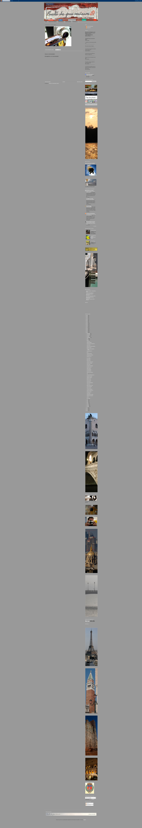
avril (87, 402)
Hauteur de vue (89, 367)
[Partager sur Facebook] (59, 49)
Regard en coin (89, 356)
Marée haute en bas (90, 385)
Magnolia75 (89, 27)
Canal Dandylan (88, 206)
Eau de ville (88, 359)
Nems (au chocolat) (90, 372)
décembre (88, 333)
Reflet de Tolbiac (89, 377)
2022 (87, 320)
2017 (87, 327)
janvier (88, 406)
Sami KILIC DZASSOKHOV (90, 213)
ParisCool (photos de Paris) (90, 221)
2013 (87, 332)
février (88, 405)
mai (87, 401)
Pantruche (88, 341)
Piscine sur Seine (89, 363)
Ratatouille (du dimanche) (91, 343)
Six (87, 373)
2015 (87, 329)
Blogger (84, 819)
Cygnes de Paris (89, 353)
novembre (88, 334)
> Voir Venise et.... (75, 21)
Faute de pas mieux (90, 26)
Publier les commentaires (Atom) (54, 83)
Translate (92, 799)
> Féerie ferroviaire (61, 21)
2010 (87, 410)
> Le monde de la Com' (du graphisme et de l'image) (93, 237)
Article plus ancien (80, 81)
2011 (87, 409)
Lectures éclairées (89, 389)
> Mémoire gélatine (68, 21)
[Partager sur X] (58, 49)
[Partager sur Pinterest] (60, 49)
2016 (87, 328)
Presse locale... (89, 380)
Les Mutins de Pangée (89, 198)
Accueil (46, 21)
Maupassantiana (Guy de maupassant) (90, 297)
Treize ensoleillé (89, 386)
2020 (87, 323)
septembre (88, 337)
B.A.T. (88, 352)
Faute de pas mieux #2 (89, 74)
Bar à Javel (88, 398)
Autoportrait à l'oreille (90, 394)
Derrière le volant (89, 376)
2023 (87, 319)
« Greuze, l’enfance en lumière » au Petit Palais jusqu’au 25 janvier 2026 (90, 223)
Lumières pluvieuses (89, 75)
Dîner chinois (89, 368)
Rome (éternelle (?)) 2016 (90, 163)
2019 (87, 324)
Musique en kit (89, 347)
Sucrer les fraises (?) (90, 390)
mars (88, 403)
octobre (88, 336)
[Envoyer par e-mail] (55, 49)
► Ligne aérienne (93, 230)
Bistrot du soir (89, 378)
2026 (87, 315)
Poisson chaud (89, 391)
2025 (87, 316)
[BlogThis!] (57, 49)
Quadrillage (88, 393)
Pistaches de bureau (90, 395)
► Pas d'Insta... (93, 241)
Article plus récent (47, 81)
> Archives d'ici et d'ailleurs (52, 21)
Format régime (89, 369)
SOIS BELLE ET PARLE (90, 190)
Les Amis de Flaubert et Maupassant (89, 294)
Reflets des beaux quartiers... (91, 346)
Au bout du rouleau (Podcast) (90, 199)
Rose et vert (88, 360)
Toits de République (90, 382)
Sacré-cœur (88, 364)
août (87, 338)
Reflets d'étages (89, 342)
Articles (87, 803)
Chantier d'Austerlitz (90, 365)
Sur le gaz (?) (89, 381)
